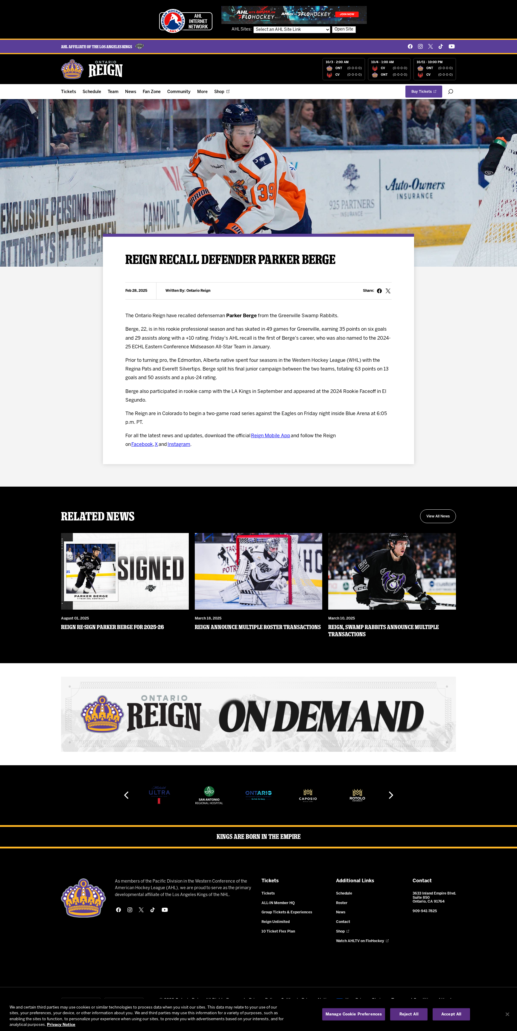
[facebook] (410, 46)
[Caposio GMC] (258, 795)
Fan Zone (152, 92)
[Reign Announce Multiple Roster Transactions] (259, 571)
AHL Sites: (242, 29)
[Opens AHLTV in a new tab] (294, 15)
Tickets (68, 92)
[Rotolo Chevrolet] (308, 795)
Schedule (92, 92)
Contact (343, 922)
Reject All (409, 1014)
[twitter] (430, 46)
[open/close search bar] (450, 91)
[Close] (507, 1014)
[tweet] (388, 290)
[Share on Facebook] (379, 290)
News (130, 92)
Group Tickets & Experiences (286, 912)
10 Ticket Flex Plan (278, 931)
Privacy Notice (61, 1025)
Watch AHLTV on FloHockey (360, 941)
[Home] (92, 69)
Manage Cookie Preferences (354, 1014)
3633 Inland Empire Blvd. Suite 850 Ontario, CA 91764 (434, 898)
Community (179, 92)
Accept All (451, 1014)
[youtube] (451, 46)
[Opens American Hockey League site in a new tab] (185, 21)
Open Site (343, 29)
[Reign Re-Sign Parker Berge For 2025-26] (125, 571)
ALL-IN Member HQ (278, 903)
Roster (341, 903)
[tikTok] (440, 46)
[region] (258, 1015)
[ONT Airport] (209, 795)
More (202, 92)
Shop (219, 92)
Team (113, 92)
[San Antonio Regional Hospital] (160, 795)
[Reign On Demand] (258, 714)
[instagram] (420, 46)
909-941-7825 (425, 911)
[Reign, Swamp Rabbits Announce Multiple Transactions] (392, 571)
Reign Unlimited (275, 922)
